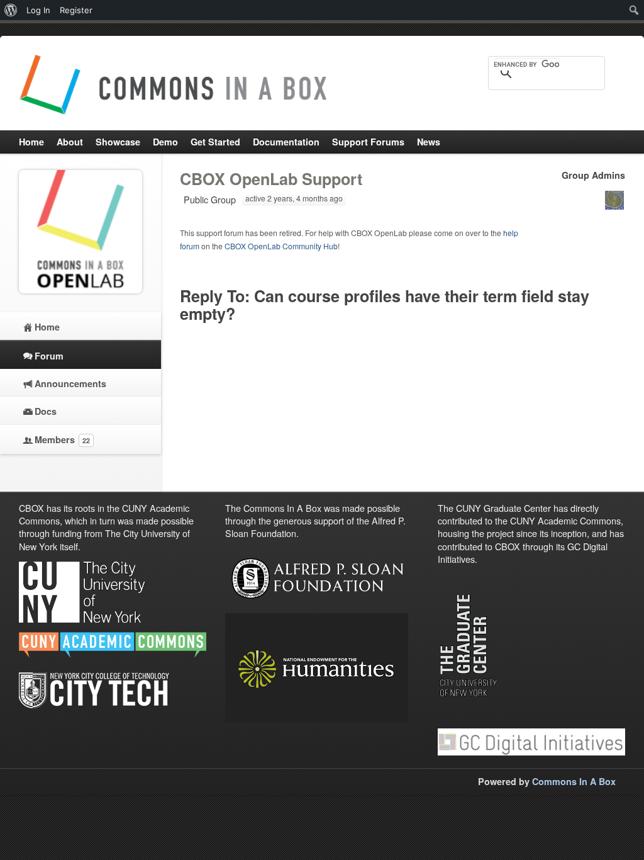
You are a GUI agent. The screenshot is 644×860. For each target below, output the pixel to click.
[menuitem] (11, 10)
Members (62, 439)
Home (47, 326)
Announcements (70, 383)
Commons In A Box (574, 781)
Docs (46, 411)
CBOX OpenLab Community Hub (281, 245)
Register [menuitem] (76, 10)
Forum (49, 355)
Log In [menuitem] (38, 10)
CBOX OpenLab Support (271, 178)
